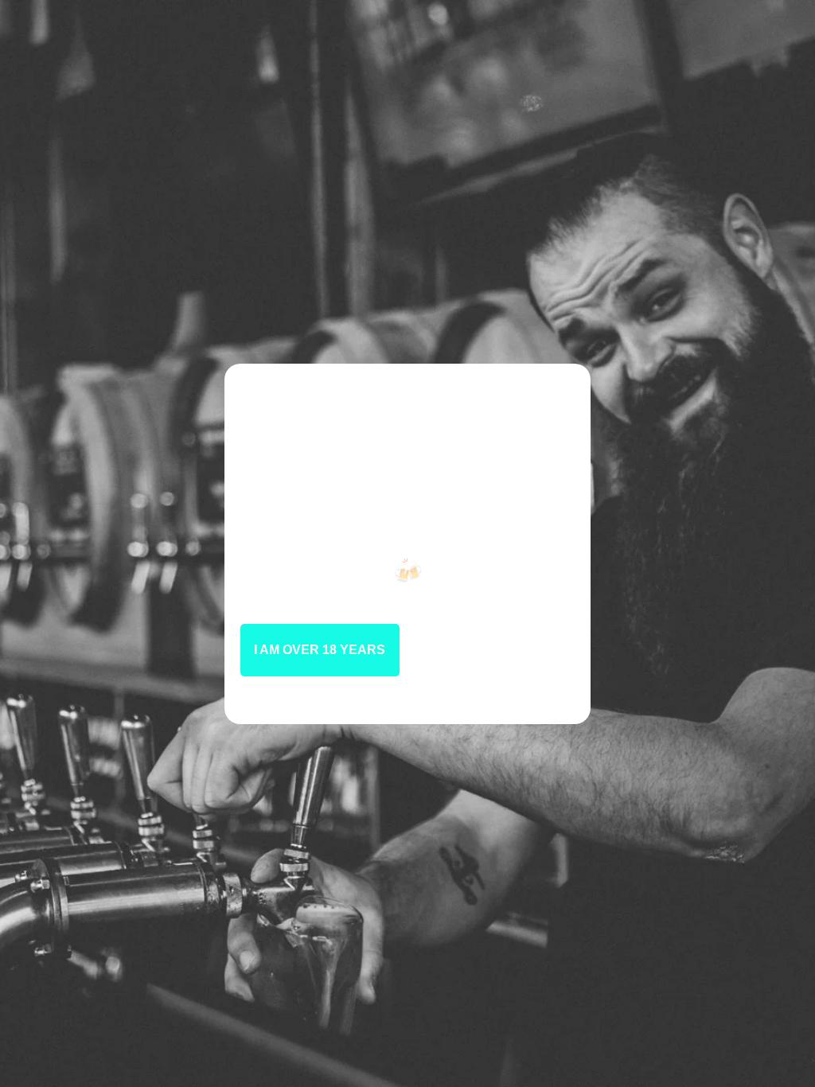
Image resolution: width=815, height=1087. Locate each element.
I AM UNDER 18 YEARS (494, 649)
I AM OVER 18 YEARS (319, 649)
